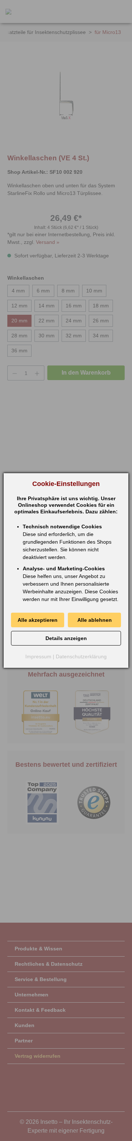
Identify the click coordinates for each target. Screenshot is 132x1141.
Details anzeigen (66, 638)
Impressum (38, 656)
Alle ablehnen (94, 620)
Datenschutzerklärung (81, 656)
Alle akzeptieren (38, 620)
